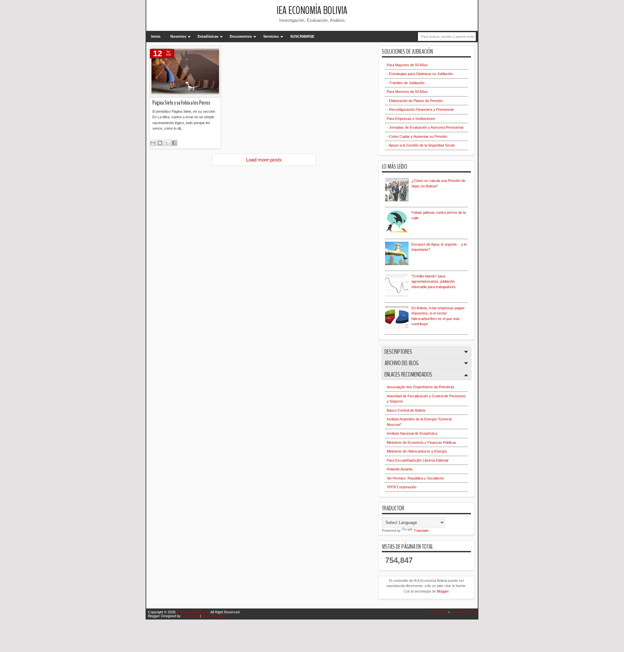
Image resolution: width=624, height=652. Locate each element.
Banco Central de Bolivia (406, 410)
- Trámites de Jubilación (405, 83)
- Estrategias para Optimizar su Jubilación (420, 74)
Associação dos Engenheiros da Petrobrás (420, 387)
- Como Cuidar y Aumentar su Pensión (417, 136)
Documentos (241, 36)
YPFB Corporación (401, 487)
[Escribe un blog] (160, 143)
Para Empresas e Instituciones (411, 119)
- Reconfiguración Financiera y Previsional (420, 109)
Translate (421, 530)
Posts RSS (439, 612)
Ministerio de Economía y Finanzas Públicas (421, 442)
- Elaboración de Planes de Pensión (415, 101)
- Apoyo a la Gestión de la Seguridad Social (420, 145)
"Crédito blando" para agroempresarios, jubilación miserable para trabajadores (433, 281)
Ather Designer (213, 616)
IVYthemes (191, 616)
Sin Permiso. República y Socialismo (415, 478)
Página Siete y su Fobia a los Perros (181, 103)
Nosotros (178, 36)
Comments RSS (463, 612)
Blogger (442, 591)
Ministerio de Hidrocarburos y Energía (417, 451)
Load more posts (264, 159)
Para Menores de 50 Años (407, 92)
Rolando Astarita (399, 469)
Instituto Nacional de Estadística (412, 433)
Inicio (156, 36)
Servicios (271, 36)
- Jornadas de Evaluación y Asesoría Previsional (425, 127)
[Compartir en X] (167, 143)
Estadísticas (208, 36)
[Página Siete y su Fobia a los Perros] (185, 72)
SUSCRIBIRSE (302, 36)
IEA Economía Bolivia (312, 10)
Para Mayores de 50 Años (407, 65)
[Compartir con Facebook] (174, 143)
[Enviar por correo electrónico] (153, 143)
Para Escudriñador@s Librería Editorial (417, 460)
